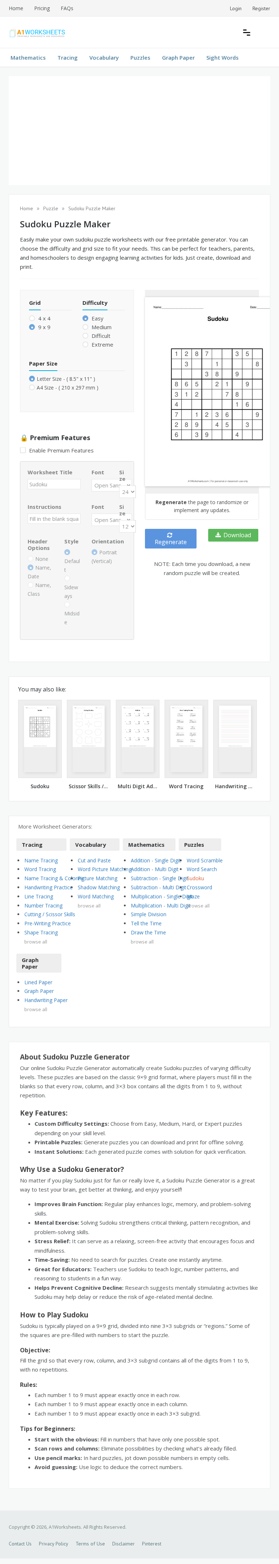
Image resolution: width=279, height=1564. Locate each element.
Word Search (202, 869)
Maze (193, 896)
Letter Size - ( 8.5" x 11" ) (66, 378)
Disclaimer (123, 1543)
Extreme (101, 344)
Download (237, 535)
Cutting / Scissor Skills (49, 914)
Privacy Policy (53, 1543)
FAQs (67, 8)
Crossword (199, 887)
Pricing (42, 8)
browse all (35, 941)
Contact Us (20, 1543)
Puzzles (140, 57)
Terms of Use (90, 1543)
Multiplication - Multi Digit (161, 905)
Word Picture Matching (105, 869)
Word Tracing (40, 869)
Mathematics (28, 57)
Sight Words (222, 57)
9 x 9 (43, 327)
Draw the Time (148, 932)
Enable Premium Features (61, 450)
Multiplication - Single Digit (162, 896)
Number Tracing (43, 905)
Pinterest (151, 1543)
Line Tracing (38, 896)
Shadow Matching (99, 887)
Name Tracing (41, 860)
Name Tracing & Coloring (54, 878)
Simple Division (148, 914)
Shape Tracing (41, 932)
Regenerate (171, 542)
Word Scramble (205, 860)
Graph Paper (178, 57)
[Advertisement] (139, 130)
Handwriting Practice (48, 887)
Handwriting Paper (46, 1000)
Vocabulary (104, 57)
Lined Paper (38, 982)
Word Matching (96, 896)
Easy (97, 318)
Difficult (100, 335)
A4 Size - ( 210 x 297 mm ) (67, 387)
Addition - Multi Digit (155, 869)
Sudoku (195, 878)
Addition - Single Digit (156, 860)
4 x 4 (43, 318)
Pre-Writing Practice (47, 923)
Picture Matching (97, 878)
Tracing (67, 57)
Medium (101, 327)
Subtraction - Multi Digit (158, 887)
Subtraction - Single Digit (160, 878)
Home (16, 8)
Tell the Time (146, 923)
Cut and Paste (94, 860)
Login (236, 8)
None (41, 558)
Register (261, 8)
